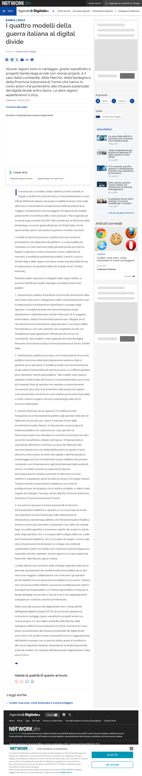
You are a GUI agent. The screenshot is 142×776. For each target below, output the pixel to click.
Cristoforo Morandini (16, 107)
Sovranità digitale (81, 11)
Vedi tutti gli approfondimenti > (122, 213)
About (12, 721)
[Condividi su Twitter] (17, 60)
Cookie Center (110, 721)
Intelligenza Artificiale (128, 11)
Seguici (50, 715)
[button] (8, 11)
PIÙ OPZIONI (112, 765)
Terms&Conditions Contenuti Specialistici (83, 721)
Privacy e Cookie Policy (53, 721)
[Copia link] (27, 60)
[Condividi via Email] (22, 60)
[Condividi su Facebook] (7, 60)
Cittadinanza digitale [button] (102, 11)
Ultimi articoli (63, 11)
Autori (20, 721)
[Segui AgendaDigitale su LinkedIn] (63, 715)
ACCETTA (112, 755)
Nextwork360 (15, 733)
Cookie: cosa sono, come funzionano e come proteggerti (41, 703)
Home (9, 51)
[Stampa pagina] (32, 60)
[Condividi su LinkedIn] (12, 60)
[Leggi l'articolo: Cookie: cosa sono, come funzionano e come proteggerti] (116, 253)
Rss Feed (36, 721)
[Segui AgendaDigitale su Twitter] (69, 715)
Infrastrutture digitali (26, 51)
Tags (27, 721)
